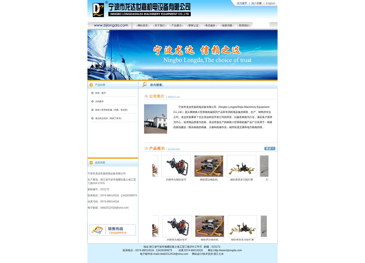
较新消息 (227, 25)
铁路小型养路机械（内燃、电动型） (112, 110)
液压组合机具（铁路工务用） (109, 118)
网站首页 (143, 25)
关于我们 (160, 25)
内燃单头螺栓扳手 (169, 179)
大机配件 (99, 101)
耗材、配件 (100, 93)
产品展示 (177, 25)
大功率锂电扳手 (267, 179)
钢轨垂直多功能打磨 (234, 179)
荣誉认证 (193, 25)
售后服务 (210, 25)
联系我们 (244, 25)
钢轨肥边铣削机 (201, 179)
